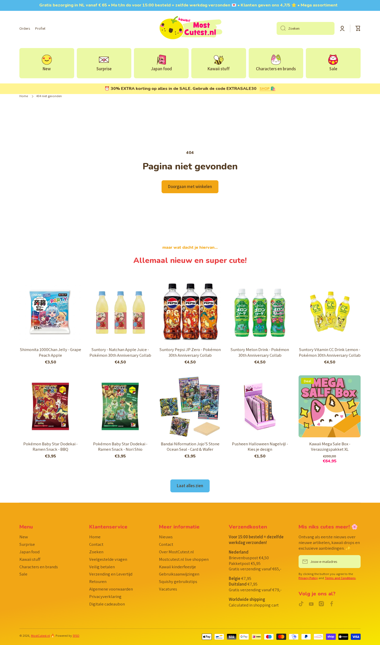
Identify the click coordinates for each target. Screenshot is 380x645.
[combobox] (306, 28)
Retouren (98, 581)
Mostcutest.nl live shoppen (184, 559)
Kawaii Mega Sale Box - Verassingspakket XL (329, 446)
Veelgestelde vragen (108, 559)
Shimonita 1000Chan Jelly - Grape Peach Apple (50, 352)
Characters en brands (38, 567)
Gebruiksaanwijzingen (179, 574)
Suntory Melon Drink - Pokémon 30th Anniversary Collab (260, 352)
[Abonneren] (354, 561)
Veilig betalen (102, 567)
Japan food (29, 552)
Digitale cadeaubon (107, 604)
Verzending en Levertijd (110, 574)
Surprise (27, 544)
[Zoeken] (281, 28)
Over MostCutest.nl (176, 552)
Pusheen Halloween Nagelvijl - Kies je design (260, 446)
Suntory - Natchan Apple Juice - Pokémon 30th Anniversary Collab (120, 352)
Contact (96, 544)
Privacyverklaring (105, 596)
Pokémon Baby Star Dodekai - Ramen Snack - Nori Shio (120, 446)
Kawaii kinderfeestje (177, 567)
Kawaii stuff (29, 559)
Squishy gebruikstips (178, 581)
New (23, 537)
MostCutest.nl (40, 635)
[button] (358, 28)
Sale (23, 574)
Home (23, 96)
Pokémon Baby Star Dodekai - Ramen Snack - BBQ (50, 446)
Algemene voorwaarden (111, 589)
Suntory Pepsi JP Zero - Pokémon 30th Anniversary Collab (190, 352)
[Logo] (190, 28)
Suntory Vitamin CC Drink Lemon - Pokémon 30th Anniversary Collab (330, 352)
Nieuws (166, 537)
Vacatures (168, 589)
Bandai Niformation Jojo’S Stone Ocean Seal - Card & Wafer (190, 446)
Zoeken (96, 552)
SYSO (76, 635)
